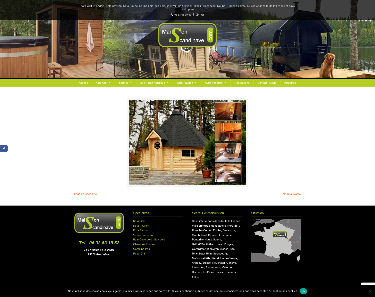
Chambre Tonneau (144, 244)
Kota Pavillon (185, 82)
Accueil (83, 82)
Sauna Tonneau (143, 235)
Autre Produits (213, 82)
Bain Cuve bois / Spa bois (149, 239)
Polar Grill (139, 253)
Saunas (123, 82)
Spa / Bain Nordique (152, 82)
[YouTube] (203, 14)
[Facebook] (193, 14)
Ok (303, 291)
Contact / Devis (266, 82)
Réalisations (241, 82)
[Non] (370, 291)
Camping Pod (141, 248)
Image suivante (291, 193)
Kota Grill (101, 82)
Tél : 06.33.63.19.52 (99, 242)
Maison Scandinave (187, 35)
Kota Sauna (140, 230)
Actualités (290, 82)
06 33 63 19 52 (182, 14)
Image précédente (85, 193)
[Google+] (198, 14)
